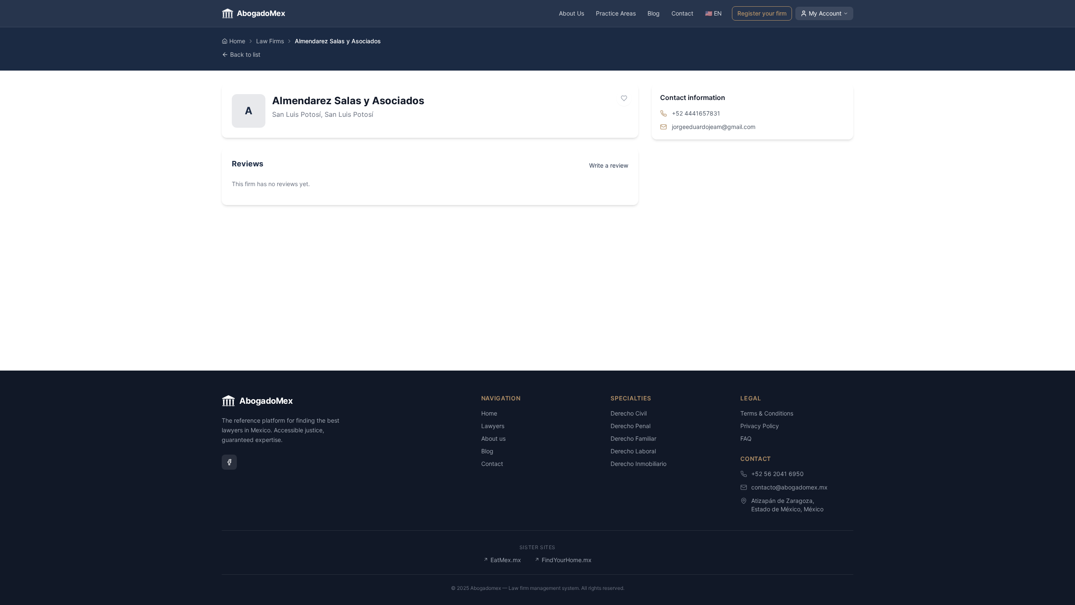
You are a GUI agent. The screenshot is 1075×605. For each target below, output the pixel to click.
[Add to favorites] (624, 98)
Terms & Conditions (766, 413)
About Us (571, 13)
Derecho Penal (630, 425)
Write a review (608, 165)
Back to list (245, 54)
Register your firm (762, 13)
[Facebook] (229, 462)
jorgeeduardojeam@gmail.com (713, 126)
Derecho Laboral (633, 451)
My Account (825, 13)
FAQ (746, 438)
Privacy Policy (759, 425)
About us (493, 438)
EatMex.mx (502, 559)
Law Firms (270, 41)
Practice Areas (616, 13)
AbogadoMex (261, 13)
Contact (682, 13)
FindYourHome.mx (563, 559)
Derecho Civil (629, 413)
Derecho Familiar (633, 438)
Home (237, 41)
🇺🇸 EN (713, 13)
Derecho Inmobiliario (638, 463)
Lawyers (492, 425)
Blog (654, 13)
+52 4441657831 (696, 113)
